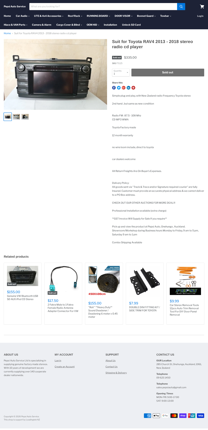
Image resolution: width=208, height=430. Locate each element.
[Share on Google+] (123, 88)
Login (200, 16)
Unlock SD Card (131, 24)
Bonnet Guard (145, 15)
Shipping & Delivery (116, 372)
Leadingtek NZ (33, 419)
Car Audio (22, 15)
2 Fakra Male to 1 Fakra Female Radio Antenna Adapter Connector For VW (63, 308)
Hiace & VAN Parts (15, 24)
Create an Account (65, 366)
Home (7, 15)
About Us (111, 360)
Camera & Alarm (41, 24)
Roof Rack (74, 15)
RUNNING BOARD (97, 15)
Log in (58, 360)
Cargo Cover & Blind (68, 24)
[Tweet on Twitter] (119, 88)
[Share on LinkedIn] (128, 88)
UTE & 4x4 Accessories (48, 15)
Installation (110, 24)
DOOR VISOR (123, 15)
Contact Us (112, 366)
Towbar (164, 15)
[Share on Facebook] (114, 88)
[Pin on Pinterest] (133, 88)
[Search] (181, 6)
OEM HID (92, 24)
